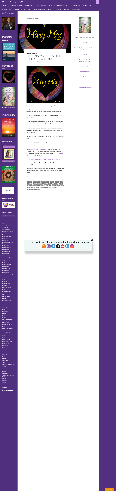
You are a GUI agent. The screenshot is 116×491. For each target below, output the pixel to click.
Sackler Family (5, 349)
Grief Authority (27, 9)
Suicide (3, 362)
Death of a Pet (5, 262)
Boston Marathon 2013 (7, 236)
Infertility (4, 317)
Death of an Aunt (5, 270)
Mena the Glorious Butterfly (8, 328)
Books (37, 5)
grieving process (38, 183)
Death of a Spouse (6, 268)
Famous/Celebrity (6, 296)
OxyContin (4, 337)
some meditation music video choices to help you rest (45, 159)
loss (61, 183)
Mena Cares (43, 5)
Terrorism (4, 366)
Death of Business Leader (7, 276)
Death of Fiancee (5, 277)
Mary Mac (42, 185)
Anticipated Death (6, 229)
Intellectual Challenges (7, 319)
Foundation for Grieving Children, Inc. (42, 9)
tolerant (30, 189)
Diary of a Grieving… (6, 285)
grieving (30, 183)
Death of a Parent (5, 260)
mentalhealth (59, 185)
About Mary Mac (28, 5)
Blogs (50, 5)
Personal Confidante (75, 5)
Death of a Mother (6, 258)
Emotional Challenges (33, 52)
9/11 (3, 223)
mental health (50, 185)
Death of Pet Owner (6, 281)
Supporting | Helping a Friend (8, 364)
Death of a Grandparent (7, 257)
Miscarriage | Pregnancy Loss (8, 332)
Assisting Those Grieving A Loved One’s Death (12, 5)
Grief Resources (6, 9)
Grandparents (5, 302)
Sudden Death (5, 360)
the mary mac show (52, 187)
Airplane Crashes (5, 225)
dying (57, 181)
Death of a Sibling (5, 266)
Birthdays (4, 234)
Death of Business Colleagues (8, 274)
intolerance (47, 183)
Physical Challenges (6, 339)
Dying (3, 289)
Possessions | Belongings (7, 341)
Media (90, 5)
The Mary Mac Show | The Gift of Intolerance (44, 57)
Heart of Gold (67, 9)
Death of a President (6, 264)
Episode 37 (36, 142)
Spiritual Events (5, 356)
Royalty (4, 347)
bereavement (45, 181)
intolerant (55, 183)
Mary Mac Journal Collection (8, 324)
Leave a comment (42, 61)
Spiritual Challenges (6, 354)
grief (61, 181)
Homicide (4, 313)
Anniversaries (5, 227)
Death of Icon (5, 279)
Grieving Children (6, 307)
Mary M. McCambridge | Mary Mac (13, 2)
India (3, 315)
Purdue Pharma (5, 343)
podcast (30, 187)
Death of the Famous (6, 283)
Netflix (3, 335)
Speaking (85, 5)
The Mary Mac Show (6, 368)
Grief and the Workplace (7, 304)
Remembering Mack (76, 9)
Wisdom (34, 53)
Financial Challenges (6, 300)
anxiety (29, 181)
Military (4, 330)
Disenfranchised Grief (6, 287)
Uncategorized (5, 373)
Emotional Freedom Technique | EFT (48, 52)
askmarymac (37, 181)
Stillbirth (4, 358)
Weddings (4, 380)
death (52, 181)
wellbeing (37, 189)
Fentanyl (4, 298)
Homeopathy (5, 311)
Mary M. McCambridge (33, 185)
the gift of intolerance (39, 187)
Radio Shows (5, 345)
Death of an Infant (6, 272)
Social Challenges (5, 352)
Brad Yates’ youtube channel (37, 149)
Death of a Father (5, 253)
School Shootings (5, 351)
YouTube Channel (58, 9)
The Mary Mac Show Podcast (60, 5)
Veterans (4, 378)
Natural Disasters (5, 333)
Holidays (4, 309)
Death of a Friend (5, 255)
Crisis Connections (17, 9)
